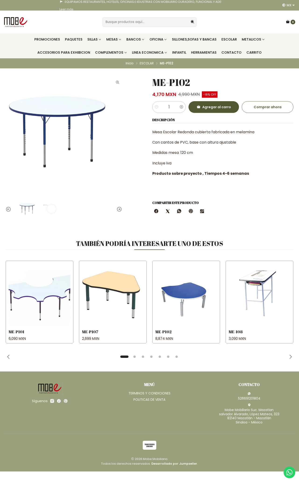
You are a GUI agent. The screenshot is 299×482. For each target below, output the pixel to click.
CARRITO (254, 52)
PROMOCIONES (47, 39)
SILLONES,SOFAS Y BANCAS (194, 39)
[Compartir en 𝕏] (168, 211)
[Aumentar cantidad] (181, 107)
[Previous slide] (9, 209)
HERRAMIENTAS (204, 52)
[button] (124, 357)
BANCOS (133, 39)
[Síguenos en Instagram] (52, 401)
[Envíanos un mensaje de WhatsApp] (289, 472)
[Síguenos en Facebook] (59, 401)
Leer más (10, 9)
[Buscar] (192, 22)
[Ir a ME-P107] (113, 295)
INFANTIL (179, 52)
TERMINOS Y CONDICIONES (149, 393)
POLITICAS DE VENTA (149, 399)
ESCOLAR (229, 39)
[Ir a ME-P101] (39, 295)
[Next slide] (118, 209)
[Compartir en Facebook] (156, 211)
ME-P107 (90, 331)
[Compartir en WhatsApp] (179, 211)
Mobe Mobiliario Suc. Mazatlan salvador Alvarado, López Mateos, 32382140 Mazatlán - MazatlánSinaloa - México (249, 416)
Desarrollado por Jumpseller (174, 464)
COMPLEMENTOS (109, 52)
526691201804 (249, 398)
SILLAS (92, 39)
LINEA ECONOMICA (148, 52)
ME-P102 (163, 331)
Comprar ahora (267, 107)
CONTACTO (231, 52)
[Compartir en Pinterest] (191, 211)
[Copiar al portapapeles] (202, 211)
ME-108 (236, 331)
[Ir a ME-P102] (186, 295)
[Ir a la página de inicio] (15, 22)
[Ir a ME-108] (259, 295)
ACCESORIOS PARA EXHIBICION (63, 52)
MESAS (112, 39)
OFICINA (156, 39)
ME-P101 (16, 331)
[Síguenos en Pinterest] (65, 401)
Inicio (130, 63)
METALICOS (251, 39)
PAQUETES (73, 39)
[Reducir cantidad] (156, 107)
